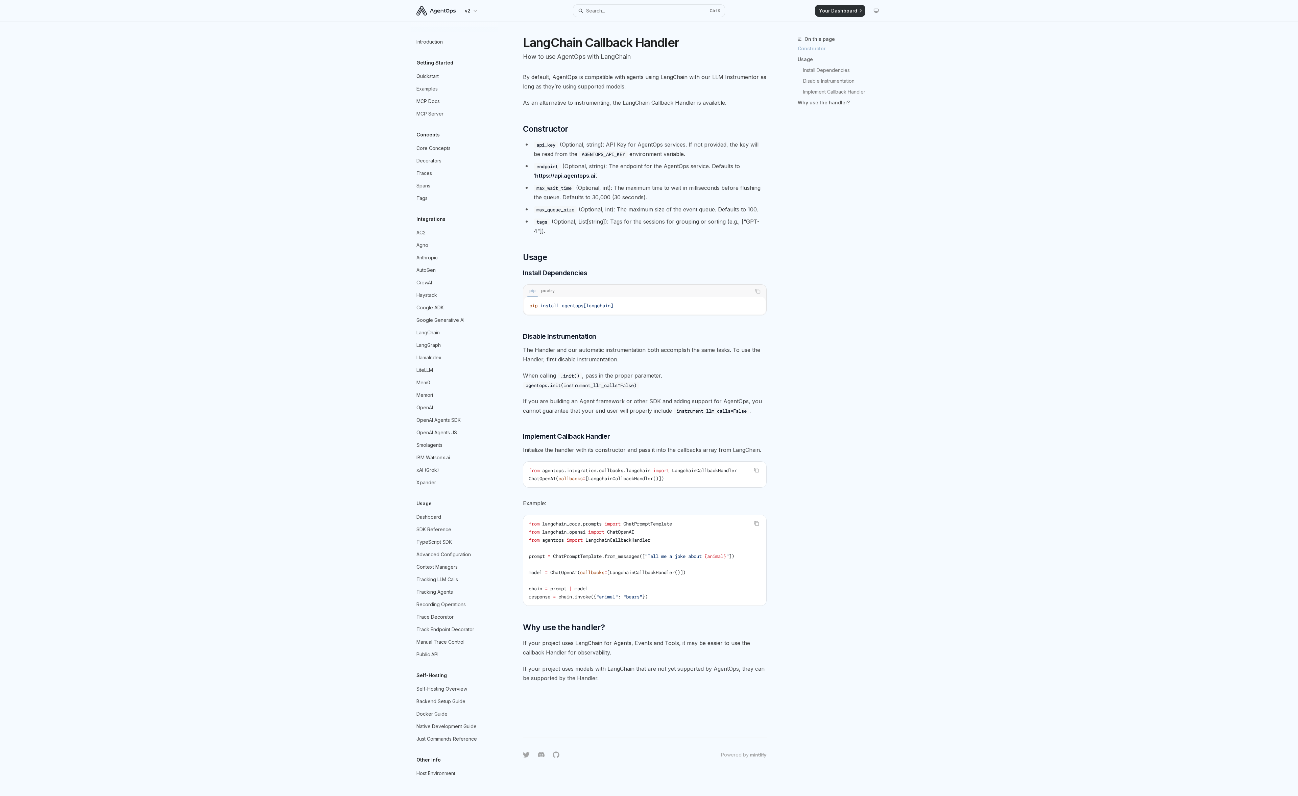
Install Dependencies (826, 70)
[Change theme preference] (876, 10)
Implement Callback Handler (834, 92)
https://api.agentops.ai (565, 175)
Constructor (811, 48)
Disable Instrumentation (829, 81)
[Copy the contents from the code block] (757, 291)
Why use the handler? (824, 102)
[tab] (532, 291)
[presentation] (644, 474)
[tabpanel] (645, 305)
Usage (805, 59)
